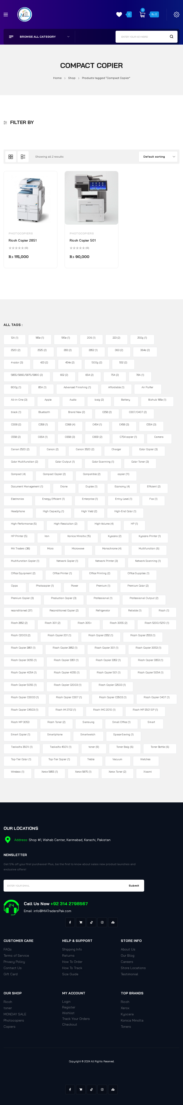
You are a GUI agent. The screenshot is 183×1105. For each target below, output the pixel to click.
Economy (122, 486)
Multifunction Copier (25, 561)
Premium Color (138, 585)
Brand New (76, 412)
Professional (103, 598)
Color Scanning (103, 461)
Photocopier (45, 585)
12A (14, 337)
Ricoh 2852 (19, 623)
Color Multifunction (24, 461)
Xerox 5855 (49, 771)
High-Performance (24, 523)
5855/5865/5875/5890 (27, 375)
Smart (151, 722)
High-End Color (125, 511)
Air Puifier (147, 387)
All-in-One (19, 399)
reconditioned (21, 610)
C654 (43, 437)
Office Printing (99, 573)
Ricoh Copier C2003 (67, 685)
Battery (125, 399)
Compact (18, 474)
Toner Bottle (160, 747)
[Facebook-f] (70, 922)
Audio (73, 399)
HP (134, 523)
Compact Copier (54, 474)
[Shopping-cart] (81, 922)
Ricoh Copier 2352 (100, 635)
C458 (124, 424)
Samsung (88, 722)
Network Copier (67, 561)
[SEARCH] (172, 36)
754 (115, 375)
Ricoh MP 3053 (20, 722)
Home (57, 78)
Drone (63, 486)
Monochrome (112, 548)
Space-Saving (123, 734)
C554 (151, 424)
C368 (70, 424)
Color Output (65, 461)
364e (145, 350)
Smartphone (54, 734)
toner (94, 747)
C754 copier (128, 437)
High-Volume (104, 523)
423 (44, 362)
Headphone (18, 511)
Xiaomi (147, 771)
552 (123, 362)
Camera (158, 437)
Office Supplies (138, 573)
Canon (53, 449)
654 (89, 375)
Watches (145, 759)
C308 (16, 424)
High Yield (89, 511)
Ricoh (164, 610)
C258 (107, 412)
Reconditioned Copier (64, 610)
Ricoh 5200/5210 (157, 623)
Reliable (135, 610)
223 (116, 337)
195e (65, 337)
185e (40, 337)
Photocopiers (21, 233)
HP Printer (19, 536)
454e (70, 362)
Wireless (17, 771)
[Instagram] (102, 922)
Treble (90, 759)
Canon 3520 (85, 449)
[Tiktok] (91, 922)
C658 (70, 437)
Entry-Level (123, 499)
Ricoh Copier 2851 (22, 240)
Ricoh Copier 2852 (65, 647)
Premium (103, 585)
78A (140, 375)
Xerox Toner (117, 771)
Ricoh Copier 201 (59, 635)
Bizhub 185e (157, 399)
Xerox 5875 (83, 771)
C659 (97, 437)
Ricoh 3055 (118, 623)
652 (64, 375)
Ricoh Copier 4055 (67, 672)
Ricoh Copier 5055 (24, 685)
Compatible (92, 474)
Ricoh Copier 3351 (66, 660)
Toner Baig (124, 747)
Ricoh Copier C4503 (24, 709)
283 (68, 350)
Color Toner (140, 461)
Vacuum (117, 759)
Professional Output (144, 598)
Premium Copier (22, 598)
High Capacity (53, 511)
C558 (16, 437)
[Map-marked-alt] (113, 922)
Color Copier (148, 449)
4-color (17, 362)
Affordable (116, 387)
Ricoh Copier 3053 (148, 647)
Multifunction (149, 548)
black (16, 412)
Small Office (121, 722)
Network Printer (106, 561)
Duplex (91, 486)
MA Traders (20, 548)
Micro (50, 548)
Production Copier (63, 598)
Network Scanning (148, 561)
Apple (48, 399)
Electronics (17, 499)
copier (123, 474)
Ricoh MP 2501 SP (145, 709)
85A (42, 387)
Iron (47, 536)
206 (91, 337)
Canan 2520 (20, 449)
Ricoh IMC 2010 (104, 709)
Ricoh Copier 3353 (150, 660)
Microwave (78, 548)
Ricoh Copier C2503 (112, 685)
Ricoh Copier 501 (83, 240)
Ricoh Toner (56, 722)
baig (99, 399)
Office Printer (62, 573)
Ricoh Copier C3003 (25, 697)
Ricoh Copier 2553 (142, 635)
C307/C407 (138, 412)
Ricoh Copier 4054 (24, 672)
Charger (116, 449)
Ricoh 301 (53, 623)
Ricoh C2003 (20, 635)
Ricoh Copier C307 (69, 697)
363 (119, 350)
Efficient (154, 486)
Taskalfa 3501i (22, 747)
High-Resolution (65, 523)
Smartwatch (88, 734)
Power (74, 585)
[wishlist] (119, 14)
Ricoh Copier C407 (157, 697)
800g (16, 387)
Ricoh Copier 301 (106, 647)
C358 (43, 424)
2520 (15, 350)
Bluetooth (44, 412)
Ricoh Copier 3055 (24, 660)
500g (97, 362)
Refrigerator (103, 610)
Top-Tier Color (21, 759)
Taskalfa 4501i (60, 747)
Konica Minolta (79, 536)
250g (142, 337)
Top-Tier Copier (59, 759)
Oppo (14, 585)
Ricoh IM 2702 (66, 709)
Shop (72, 78)
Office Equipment (23, 573)
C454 (97, 424)
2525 (42, 350)
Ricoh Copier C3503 (113, 697)
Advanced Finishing (77, 387)
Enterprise (90, 499)
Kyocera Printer (150, 536)
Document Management (27, 486)
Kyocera (115, 536)
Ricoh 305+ (85, 623)
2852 (93, 350)
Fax (153, 499)
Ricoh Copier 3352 (108, 660)
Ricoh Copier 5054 (150, 672)
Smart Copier (20, 734)
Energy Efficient (53, 499)
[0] (142, 14)
